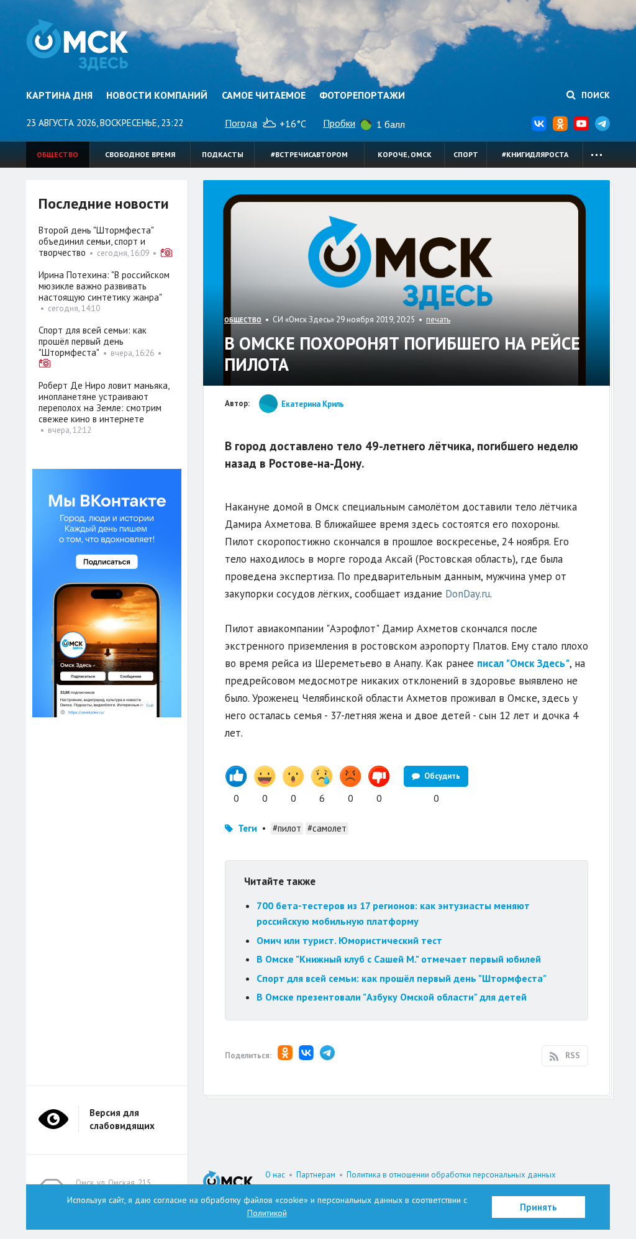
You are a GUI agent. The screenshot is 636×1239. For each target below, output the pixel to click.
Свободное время (140, 154)
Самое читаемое (264, 95)
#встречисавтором (309, 154)
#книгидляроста (535, 154)
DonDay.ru (467, 594)
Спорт (465, 154)
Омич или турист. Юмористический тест (349, 940)
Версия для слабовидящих (122, 1119)
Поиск (594, 95)
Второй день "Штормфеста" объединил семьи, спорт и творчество (96, 241)
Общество (57, 154)
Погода (241, 123)
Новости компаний (156, 95)
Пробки (339, 123)
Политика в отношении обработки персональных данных (451, 1174)
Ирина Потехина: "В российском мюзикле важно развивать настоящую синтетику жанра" (104, 286)
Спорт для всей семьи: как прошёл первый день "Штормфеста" (402, 978)
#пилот (287, 828)
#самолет (327, 828)
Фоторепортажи (362, 95)
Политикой (267, 1213)
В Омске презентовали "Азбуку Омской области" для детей (392, 997)
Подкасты (222, 154)
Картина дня (59, 95)
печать (438, 319)
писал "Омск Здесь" (523, 663)
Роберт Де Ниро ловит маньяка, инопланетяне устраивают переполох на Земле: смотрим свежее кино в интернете (104, 402)
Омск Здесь (77, 45)
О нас (275, 1174)
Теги (247, 828)
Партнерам (315, 1174)
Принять (538, 1207)
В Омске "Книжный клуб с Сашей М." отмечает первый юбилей (399, 959)
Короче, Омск (405, 154)
